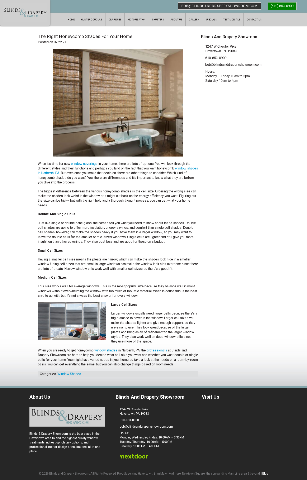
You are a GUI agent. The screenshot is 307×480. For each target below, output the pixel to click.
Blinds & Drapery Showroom (25, 12)
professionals (157, 350)
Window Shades (69, 374)
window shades (105, 350)
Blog (265, 473)
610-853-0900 (216, 58)
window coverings (84, 164)
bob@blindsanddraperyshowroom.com (219, 6)
